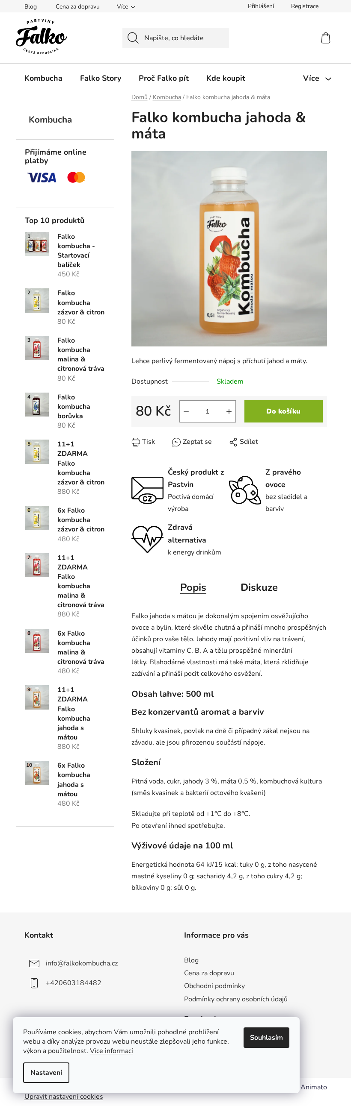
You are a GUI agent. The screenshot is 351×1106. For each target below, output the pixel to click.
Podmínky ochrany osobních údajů (236, 999)
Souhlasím (266, 1037)
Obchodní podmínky (214, 986)
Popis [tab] (193, 587)
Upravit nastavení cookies (63, 1096)
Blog (30, 7)
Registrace (304, 6)
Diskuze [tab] (259, 587)
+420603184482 (73, 983)
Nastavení (46, 1072)
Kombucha (50, 120)
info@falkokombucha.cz (82, 963)
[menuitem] (43, 78)
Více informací (111, 1051)
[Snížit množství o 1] (186, 411)
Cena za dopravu (78, 7)
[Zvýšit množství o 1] (229, 411)
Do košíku (283, 411)
